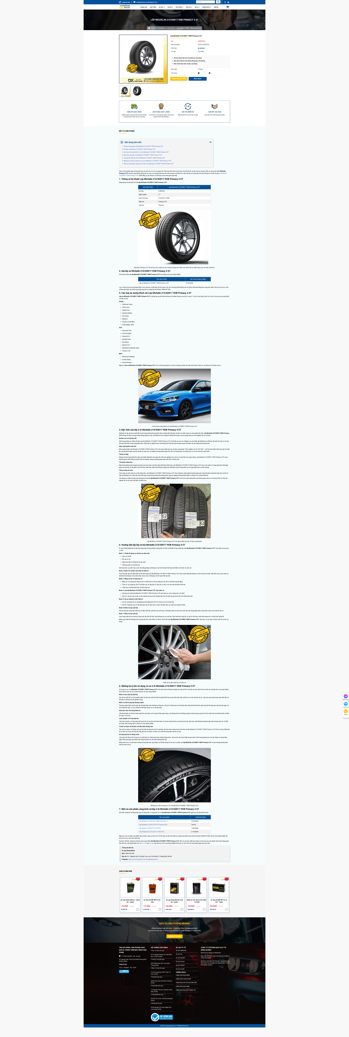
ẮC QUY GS (179, 954)
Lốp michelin (170, 28)
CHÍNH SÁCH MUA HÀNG (183, 975)
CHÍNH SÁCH (181, 972)
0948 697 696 (126, 2)
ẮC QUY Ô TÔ (181, 947)
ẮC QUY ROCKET (180, 958)
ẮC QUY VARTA (180, 965)
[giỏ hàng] (227, 7)
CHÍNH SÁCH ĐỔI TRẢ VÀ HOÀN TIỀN (186, 982)
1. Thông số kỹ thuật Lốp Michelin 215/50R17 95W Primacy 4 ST (142, 146)
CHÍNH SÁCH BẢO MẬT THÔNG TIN (185, 990)
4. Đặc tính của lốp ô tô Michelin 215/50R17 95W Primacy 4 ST (142, 155)
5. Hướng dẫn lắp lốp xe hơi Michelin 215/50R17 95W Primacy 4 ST (143, 158)
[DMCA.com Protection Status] (124, 971)
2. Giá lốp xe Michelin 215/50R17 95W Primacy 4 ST (138, 149)
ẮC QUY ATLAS (180, 961)
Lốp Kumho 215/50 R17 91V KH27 (150, 828)
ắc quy (151, 843)
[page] (225, 2)
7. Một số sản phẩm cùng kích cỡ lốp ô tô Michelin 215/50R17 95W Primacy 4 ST (148, 164)
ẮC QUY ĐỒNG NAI (181, 950)
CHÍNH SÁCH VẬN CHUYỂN (183, 979)
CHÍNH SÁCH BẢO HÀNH (182, 986)
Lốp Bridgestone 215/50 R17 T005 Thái (151, 832)
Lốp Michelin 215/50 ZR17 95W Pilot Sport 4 (153, 821)
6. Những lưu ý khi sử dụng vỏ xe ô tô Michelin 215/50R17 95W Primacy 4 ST (146, 161)
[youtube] (228, 2)
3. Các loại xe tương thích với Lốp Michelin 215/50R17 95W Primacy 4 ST (145, 152)
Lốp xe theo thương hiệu (158, 28)
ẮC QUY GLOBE (180, 969)
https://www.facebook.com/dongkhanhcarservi (143, 859)
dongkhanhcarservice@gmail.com (146, 2)
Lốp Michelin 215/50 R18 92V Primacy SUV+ (153, 824)
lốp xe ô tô (143, 843)
